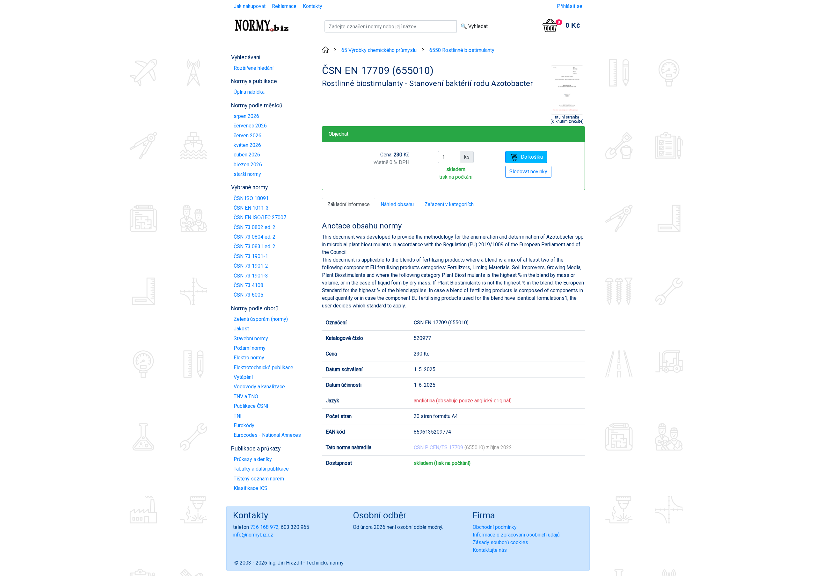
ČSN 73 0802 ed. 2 (254, 227)
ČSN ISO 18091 (251, 198)
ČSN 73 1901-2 (251, 266)
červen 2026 (247, 136)
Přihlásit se (569, 6)
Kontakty (312, 6)
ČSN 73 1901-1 (251, 256)
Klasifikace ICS (250, 488)
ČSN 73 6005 (248, 295)
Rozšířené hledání (253, 68)
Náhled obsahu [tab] (397, 204)
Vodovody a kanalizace (259, 387)
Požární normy (250, 348)
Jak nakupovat (250, 6)
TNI (238, 416)
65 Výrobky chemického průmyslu (379, 50)
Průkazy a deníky (253, 459)
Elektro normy (249, 358)
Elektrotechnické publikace (263, 367)
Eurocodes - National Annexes (267, 435)
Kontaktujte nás (490, 550)
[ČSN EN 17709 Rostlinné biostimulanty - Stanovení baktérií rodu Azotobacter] (567, 89)
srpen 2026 (246, 116)
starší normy (247, 174)
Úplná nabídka (249, 92)
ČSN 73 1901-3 (251, 276)
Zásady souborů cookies (500, 542)
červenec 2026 (250, 126)
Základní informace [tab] (348, 204)
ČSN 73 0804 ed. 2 (254, 237)
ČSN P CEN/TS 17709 (438, 447)
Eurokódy (244, 425)
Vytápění (243, 377)
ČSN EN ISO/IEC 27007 (260, 217)
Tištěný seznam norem (259, 479)
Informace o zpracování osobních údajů (516, 535)
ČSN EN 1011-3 (251, 208)
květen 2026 (247, 145)
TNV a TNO (246, 396)
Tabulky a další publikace (261, 469)
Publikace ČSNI (251, 406)
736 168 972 (264, 527)
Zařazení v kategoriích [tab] (449, 204)
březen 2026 (248, 165)
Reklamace (284, 6)
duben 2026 (247, 155)
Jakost (241, 329)
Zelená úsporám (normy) (261, 319)
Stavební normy (251, 338)
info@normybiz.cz (253, 535)
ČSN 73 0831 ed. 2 (254, 246)
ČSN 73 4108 (248, 285)
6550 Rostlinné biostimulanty (461, 50)
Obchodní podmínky (495, 527)
